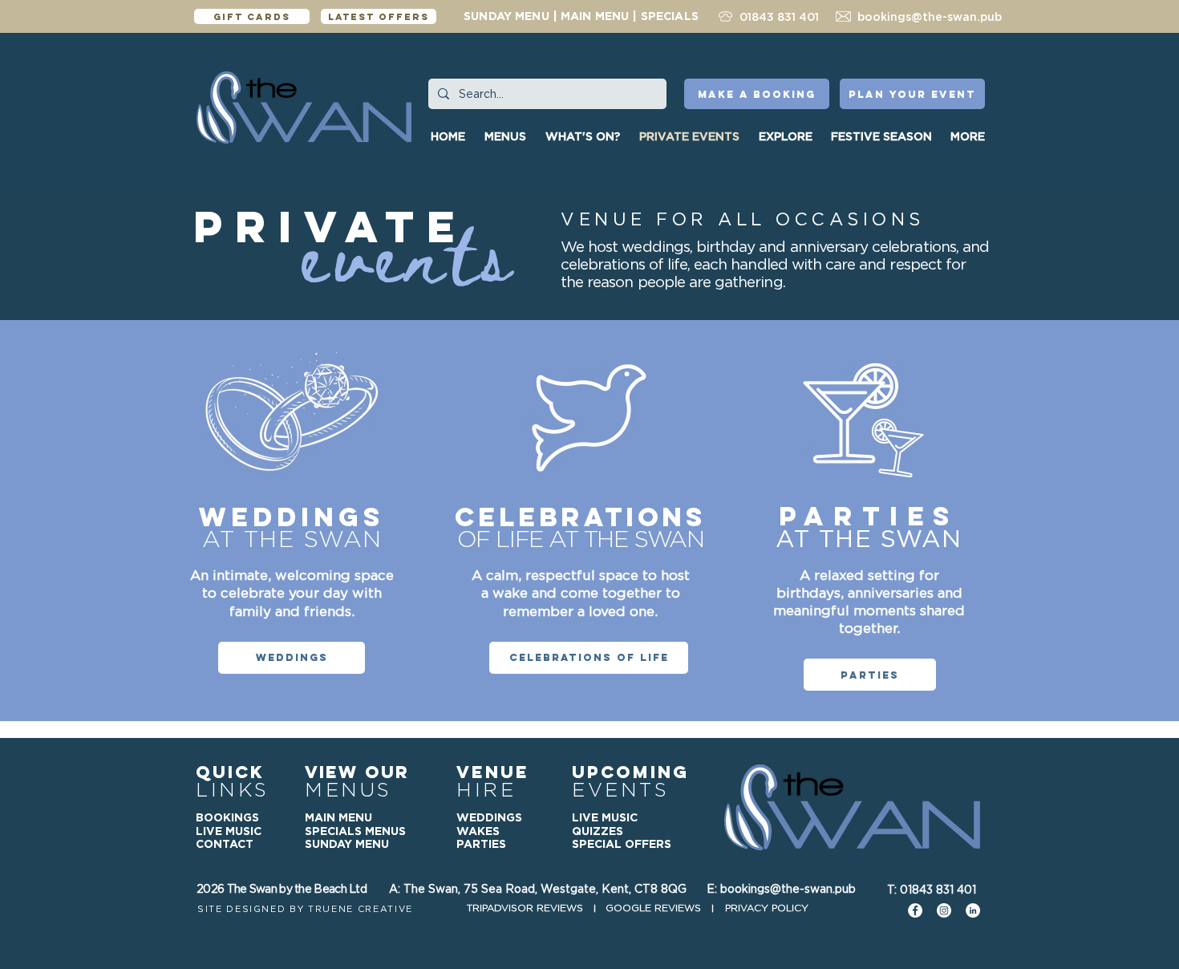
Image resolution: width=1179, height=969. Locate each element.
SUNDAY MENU (506, 16)
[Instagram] (944, 910)
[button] (787, 136)
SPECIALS (670, 16)
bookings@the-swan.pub (929, 16)
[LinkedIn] (973, 910)
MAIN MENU (595, 16)
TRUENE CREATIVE (360, 908)
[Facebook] (915, 910)
